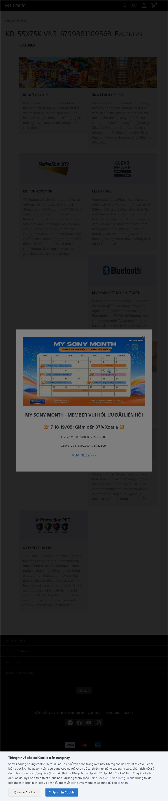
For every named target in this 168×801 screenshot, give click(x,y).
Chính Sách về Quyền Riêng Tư (109, 778)
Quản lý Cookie (24, 792)
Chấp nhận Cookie (61, 792)
